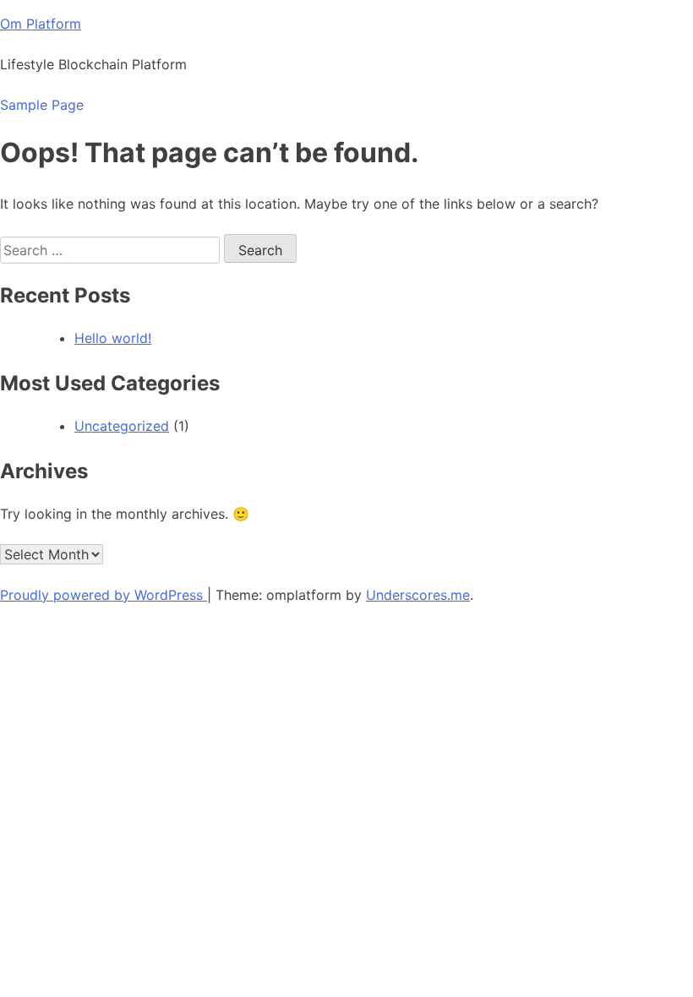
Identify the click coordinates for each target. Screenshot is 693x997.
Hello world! (112, 338)
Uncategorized (121, 425)
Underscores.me (418, 594)
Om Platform (40, 23)
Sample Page (42, 104)
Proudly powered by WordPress (103, 594)
